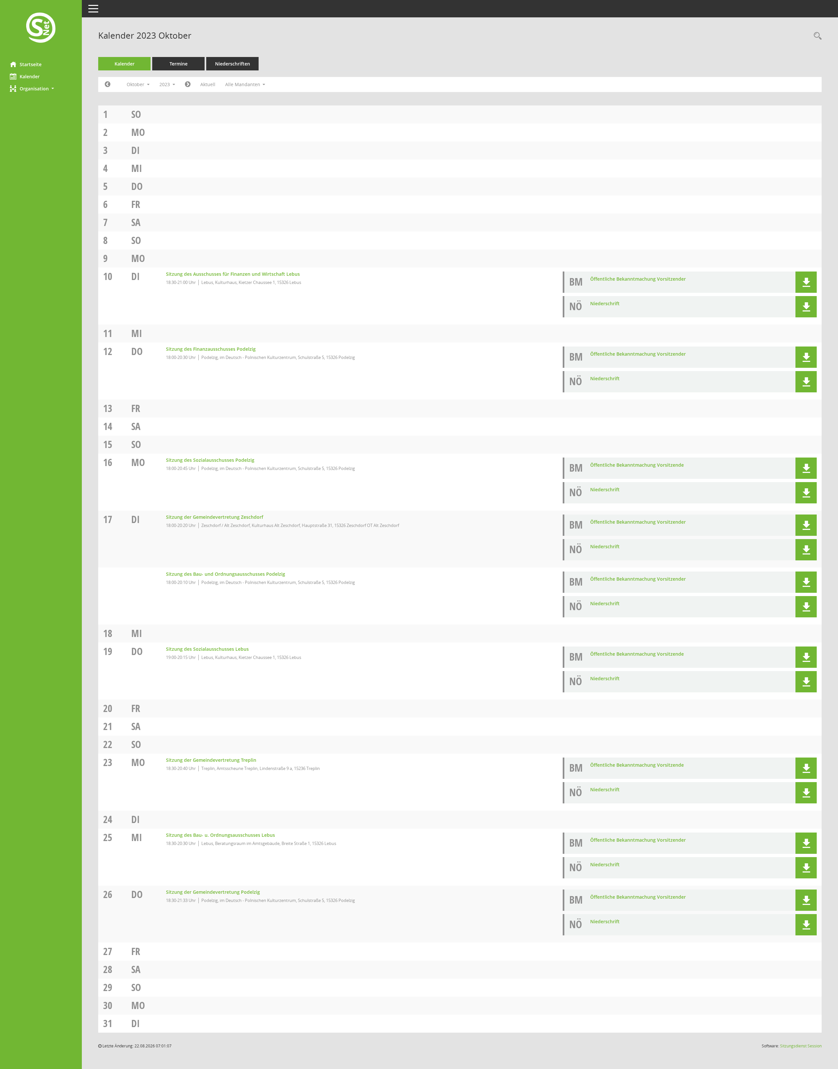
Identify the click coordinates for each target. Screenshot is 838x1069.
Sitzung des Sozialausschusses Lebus (207, 649)
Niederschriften (232, 64)
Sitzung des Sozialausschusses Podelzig (210, 460)
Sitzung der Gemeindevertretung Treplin (211, 760)
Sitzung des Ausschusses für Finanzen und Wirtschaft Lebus (233, 274)
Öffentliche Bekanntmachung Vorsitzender (638, 279)
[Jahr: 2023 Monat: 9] (107, 84)
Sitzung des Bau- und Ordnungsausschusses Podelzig (225, 574)
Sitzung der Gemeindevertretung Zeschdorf (214, 517)
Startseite (31, 64)
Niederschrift (605, 303)
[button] (41, 89)
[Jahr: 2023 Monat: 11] (187, 84)
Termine (179, 64)
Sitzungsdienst (801, 1046)
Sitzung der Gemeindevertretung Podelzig (213, 892)
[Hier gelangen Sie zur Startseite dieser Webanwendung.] (41, 28)
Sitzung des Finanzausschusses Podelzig (211, 349)
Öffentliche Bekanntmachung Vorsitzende (637, 465)
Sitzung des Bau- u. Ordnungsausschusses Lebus (220, 835)
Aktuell (207, 84)
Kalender (30, 76)
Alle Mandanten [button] (243, 84)
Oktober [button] (136, 84)
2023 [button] (165, 84)
